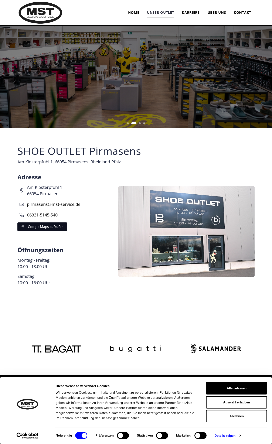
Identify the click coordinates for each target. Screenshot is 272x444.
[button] (128, 123)
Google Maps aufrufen (45, 226)
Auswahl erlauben (236, 402)
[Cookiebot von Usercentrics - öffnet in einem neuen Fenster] (27, 436)
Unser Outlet (160, 12)
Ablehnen (237, 416)
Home (133, 12)
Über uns (217, 12)
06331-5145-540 (42, 215)
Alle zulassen (236, 388)
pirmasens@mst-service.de (53, 204)
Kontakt (242, 12)
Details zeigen (224, 435)
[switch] (123, 435)
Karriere (191, 12)
